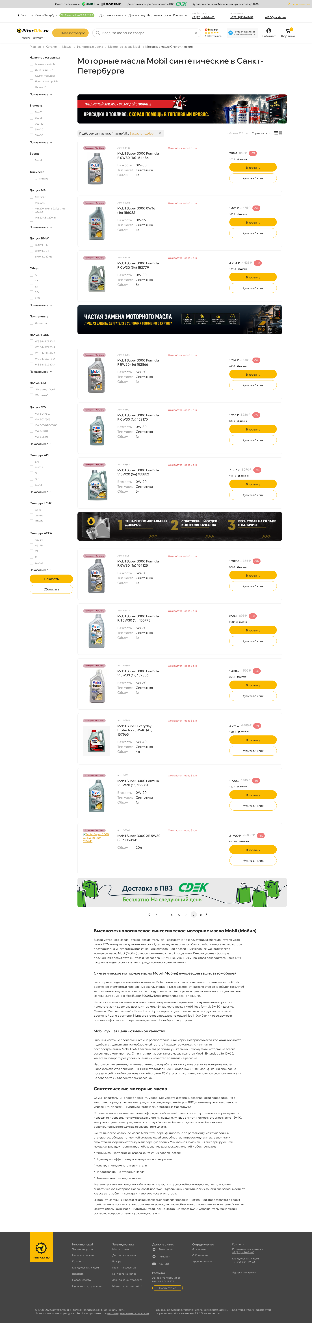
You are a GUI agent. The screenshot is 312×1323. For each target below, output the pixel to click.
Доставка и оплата (112, 15)
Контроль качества (124, 1273)
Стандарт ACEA (41, 533)
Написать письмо (83, 1255)
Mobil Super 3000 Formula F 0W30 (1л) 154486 (138, 155)
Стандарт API (39, 455)
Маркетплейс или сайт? (127, 1286)
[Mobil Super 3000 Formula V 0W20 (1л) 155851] (96, 796)
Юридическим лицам (85, 1267)
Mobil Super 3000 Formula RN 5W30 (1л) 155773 (138, 618)
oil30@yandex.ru (275, 17)
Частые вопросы (159, 15)
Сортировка (259, 133)
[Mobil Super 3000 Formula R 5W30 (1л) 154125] (96, 576)
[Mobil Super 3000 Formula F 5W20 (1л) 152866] (96, 375)
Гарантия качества (124, 1267)
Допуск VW (38, 407)
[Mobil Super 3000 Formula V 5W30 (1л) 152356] (96, 686)
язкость (36, 105)
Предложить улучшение (87, 1286)
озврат (117, 1261)
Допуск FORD (39, 335)
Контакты (180, 15)
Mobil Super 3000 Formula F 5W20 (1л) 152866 (138, 362)
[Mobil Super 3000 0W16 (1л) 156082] (96, 223)
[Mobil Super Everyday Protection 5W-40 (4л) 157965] (96, 741)
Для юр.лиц (137, 15)
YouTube (164, 1263)
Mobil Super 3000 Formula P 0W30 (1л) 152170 (138, 417)
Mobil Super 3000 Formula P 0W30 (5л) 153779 (138, 265)
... (164, 915)
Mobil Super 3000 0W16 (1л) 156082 (136, 210)
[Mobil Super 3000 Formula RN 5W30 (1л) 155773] (96, 631)
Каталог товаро (73, 33)
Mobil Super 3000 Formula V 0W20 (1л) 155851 (138, 783)
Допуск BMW (39, 238)
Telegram (164, 1256)
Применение (39, 316)
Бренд (34, 153)
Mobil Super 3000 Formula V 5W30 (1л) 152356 (138, 673)
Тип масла (37, 172)
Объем (35, 268)
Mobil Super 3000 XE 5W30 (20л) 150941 (139, 838)
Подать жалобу (81, 1279)
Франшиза (199, 1249)
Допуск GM (38, 383)
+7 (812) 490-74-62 (203, 17)
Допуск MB (38, 190)
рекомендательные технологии (128, 1313)
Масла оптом (120, 1249)
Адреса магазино (244, 1272)
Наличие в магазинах (45, 57)
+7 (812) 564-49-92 (242, 17)
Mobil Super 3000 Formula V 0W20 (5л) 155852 (138, 472)
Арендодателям (202, 1261)
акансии (78, 1273)
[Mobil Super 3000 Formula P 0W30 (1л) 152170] (96, 430)
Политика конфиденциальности (103, 1309)
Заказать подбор (141, 133)
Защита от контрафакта (127, 1279)
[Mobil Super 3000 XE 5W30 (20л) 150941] (96, 851)
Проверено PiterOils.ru (94, 148)
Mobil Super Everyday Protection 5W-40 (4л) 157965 (134, 730)
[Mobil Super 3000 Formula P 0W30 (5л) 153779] (96, 278)
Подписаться (167, 1288)
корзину (253, 167)
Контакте (165, 1249)
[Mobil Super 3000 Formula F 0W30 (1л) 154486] (96, 168)
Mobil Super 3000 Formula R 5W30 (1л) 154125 (138, 563)
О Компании (200, 1255)
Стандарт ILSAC (41, 503)
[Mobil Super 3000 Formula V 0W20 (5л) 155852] (96, 485)
